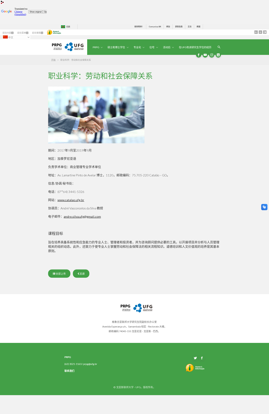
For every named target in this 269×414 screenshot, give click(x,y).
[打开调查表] (219, 47)
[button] (96, 47)
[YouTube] (205, 55)
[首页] (55, 49)
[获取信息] (54, 32)
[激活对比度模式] (265, 32)
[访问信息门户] (195, 371)
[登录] (2, 2)
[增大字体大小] (256, 32)
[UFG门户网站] (74, 50)
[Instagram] (211, 55)
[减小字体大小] (260, 32)
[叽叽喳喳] (195, 358)
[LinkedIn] (218, 55)
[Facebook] (198, 55)
